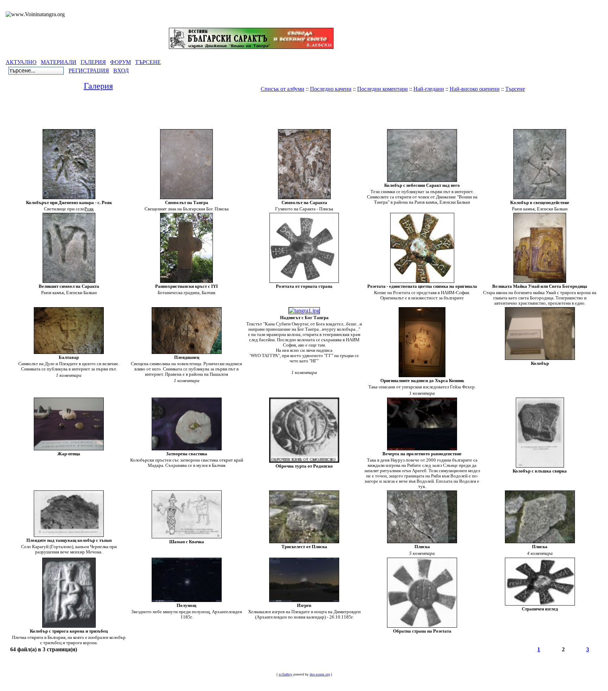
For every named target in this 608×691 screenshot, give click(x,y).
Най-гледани (428, 89)
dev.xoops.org (320, 674)
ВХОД (121, 71)
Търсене (515, 89)
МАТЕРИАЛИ (58, 62)
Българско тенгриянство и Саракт (317, 101)
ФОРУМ (120, 62)
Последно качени (331, 89)
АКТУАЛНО (21, 62)
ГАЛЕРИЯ (93, 62)
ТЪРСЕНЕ (148, 62)
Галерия (98, 85)
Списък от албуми (282, 89)
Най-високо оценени (475, 89)
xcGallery (285, 674)
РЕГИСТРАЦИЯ (89, 71)
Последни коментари (382, 89)
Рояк (89, 209)
